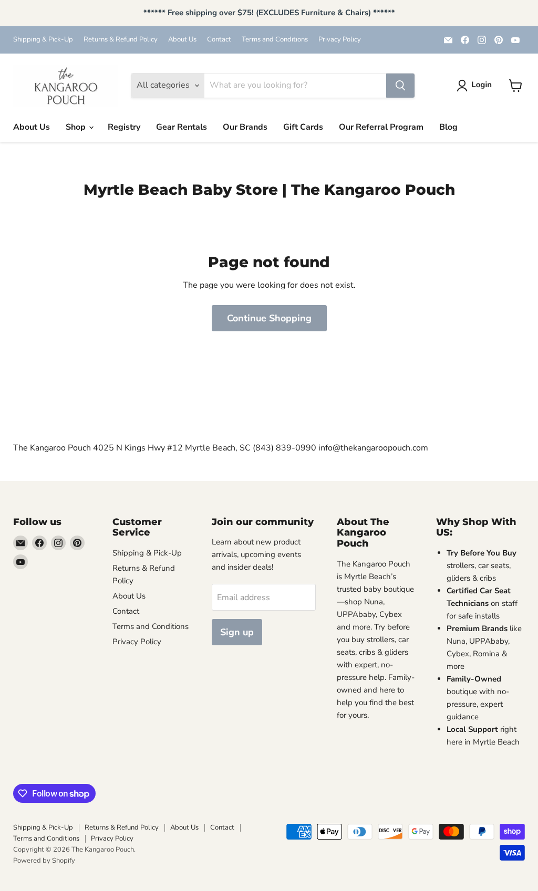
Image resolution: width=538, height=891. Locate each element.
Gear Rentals (181, 127)
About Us (182, 40)
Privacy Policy (339, 40)
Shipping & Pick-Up (43, 40)
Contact (219, 40)
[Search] (400, 86)
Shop (77, 127)
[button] (476, 85)
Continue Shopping (269, 318)
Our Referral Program (381, 127)
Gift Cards (303, 127)
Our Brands (245, 127)
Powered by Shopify (44, 860)
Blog (448, 127)
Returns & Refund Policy (121, 40)
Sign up (237, 632)
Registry (124, 127)
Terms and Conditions (275, 40)
